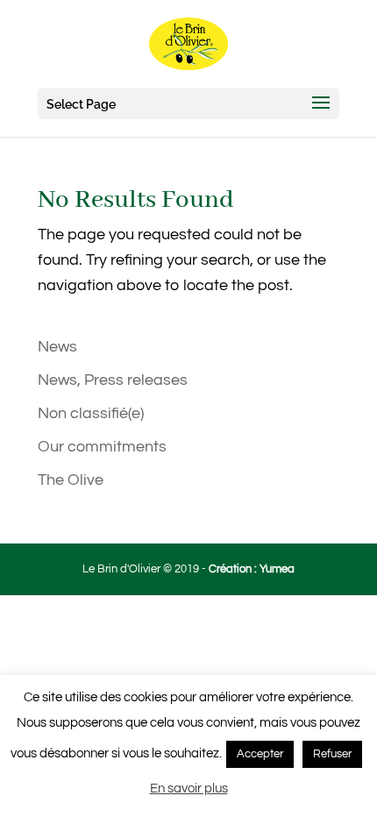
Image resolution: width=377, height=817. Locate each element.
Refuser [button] (332, 754)
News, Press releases (113, 380)
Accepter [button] (260, 754)
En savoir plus (189, 788)
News (57, 346)
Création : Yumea (252, 569)
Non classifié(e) (91, 413)
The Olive (70, 480)
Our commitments (102, 446)
